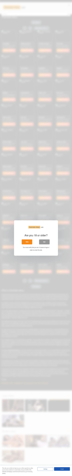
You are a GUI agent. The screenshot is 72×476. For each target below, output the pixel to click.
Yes (27, 242)
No (44, 242)
